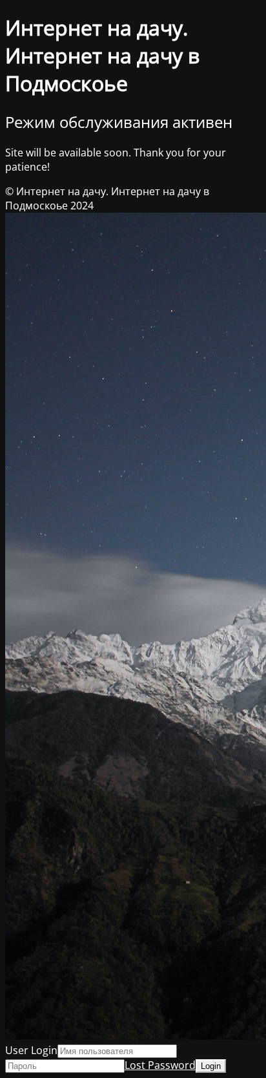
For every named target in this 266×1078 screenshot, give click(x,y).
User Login (31, 1050)
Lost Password (160, 1065)
